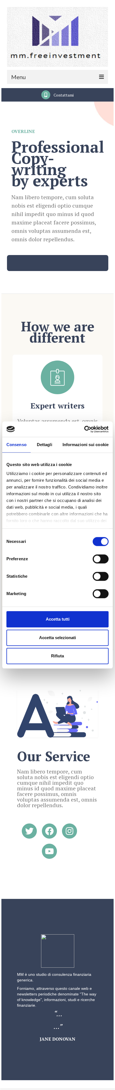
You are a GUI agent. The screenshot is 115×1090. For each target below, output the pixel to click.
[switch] (101, 558)
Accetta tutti (58, 619)
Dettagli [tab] (44, 444)
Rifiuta (57, 655)
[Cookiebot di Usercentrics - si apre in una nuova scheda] (84, 429)
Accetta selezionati (57, 637)
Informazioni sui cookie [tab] (86, 444)
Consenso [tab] (16, 444)
